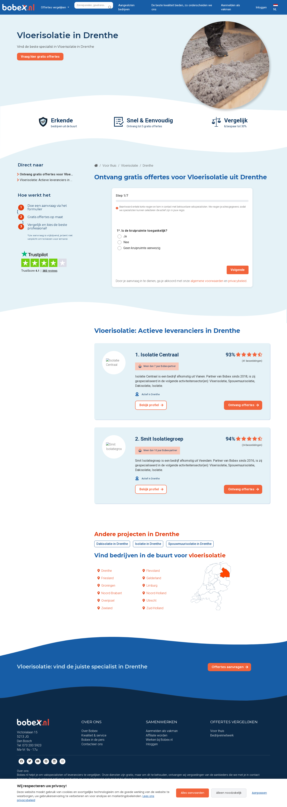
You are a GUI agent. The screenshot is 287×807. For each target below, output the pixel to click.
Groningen (108, 585)
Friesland (107, 578)
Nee (126, 242)
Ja (125, 236)
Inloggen (261, 7)
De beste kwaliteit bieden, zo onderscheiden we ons (182, 7)
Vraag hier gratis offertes (40, 56)
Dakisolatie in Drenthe (112, 544)
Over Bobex (89, 731)
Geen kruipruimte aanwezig (141, 248)
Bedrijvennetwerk (222, 735)
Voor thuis (109, 165)
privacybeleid (237, 281)
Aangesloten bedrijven (126, 7)
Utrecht (151, 600)
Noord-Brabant (111, 593)
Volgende (238, 270)
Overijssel (107, 600)
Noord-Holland (156, 593)
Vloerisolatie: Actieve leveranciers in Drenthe (47, 180)
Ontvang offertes (241, 405)
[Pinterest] (46, 761)
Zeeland (106, 608)
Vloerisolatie (129, 165)
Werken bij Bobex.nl (159, 740)
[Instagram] (62, 761)
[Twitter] (30, 761)
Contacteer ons (92, 744)
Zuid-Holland (154, 608)
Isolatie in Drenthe (148, 544)
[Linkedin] (54, 761)
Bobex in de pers (92, 740)
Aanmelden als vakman (230, 7)
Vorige (125, 270)
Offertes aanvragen (228, 667)
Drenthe (106, 571)
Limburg (151, 585)
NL (275, 9)
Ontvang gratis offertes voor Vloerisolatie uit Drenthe (47, 174)
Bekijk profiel (149, 405)
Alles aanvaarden (192, 793)
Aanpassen (259, 793)
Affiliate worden (156, 735)
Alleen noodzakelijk (229, 793)
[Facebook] (21, 761)
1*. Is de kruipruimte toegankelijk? (142, 230)
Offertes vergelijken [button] (54, 7)
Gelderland (153, 578)
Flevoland (153, 571)
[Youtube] (38, 761)
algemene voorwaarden (207, 281)
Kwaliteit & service (93, 735)
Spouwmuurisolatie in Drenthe (189, 544)
